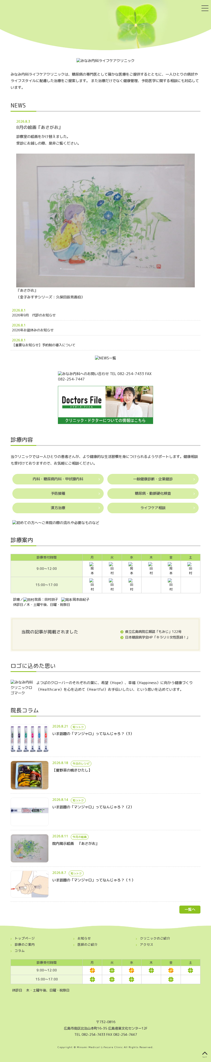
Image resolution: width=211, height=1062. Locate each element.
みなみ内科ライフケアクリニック (58, 24)
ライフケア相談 (152, 507)
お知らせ (84, 938)
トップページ (25, 938)
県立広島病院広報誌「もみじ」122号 (153, 631)
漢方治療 (58, 507)
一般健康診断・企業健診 (153, 479)
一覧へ (189, 909)
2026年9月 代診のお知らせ (42, 315)
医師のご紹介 (87, 944)
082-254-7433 (93, 1034)
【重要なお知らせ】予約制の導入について (45, 345)
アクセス (146, 944)
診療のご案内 (25, 944)
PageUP (205, 1057)
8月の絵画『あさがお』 (39, 127)
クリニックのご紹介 (155, 938)
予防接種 (58, 493)
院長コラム (25, 710)
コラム (20, 951)
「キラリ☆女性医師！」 (171, 637)
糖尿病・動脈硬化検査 (153, 493)
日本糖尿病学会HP (139, 637)
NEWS (18, 105)
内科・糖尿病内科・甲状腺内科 (58, 479)
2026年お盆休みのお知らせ (44, 330)
